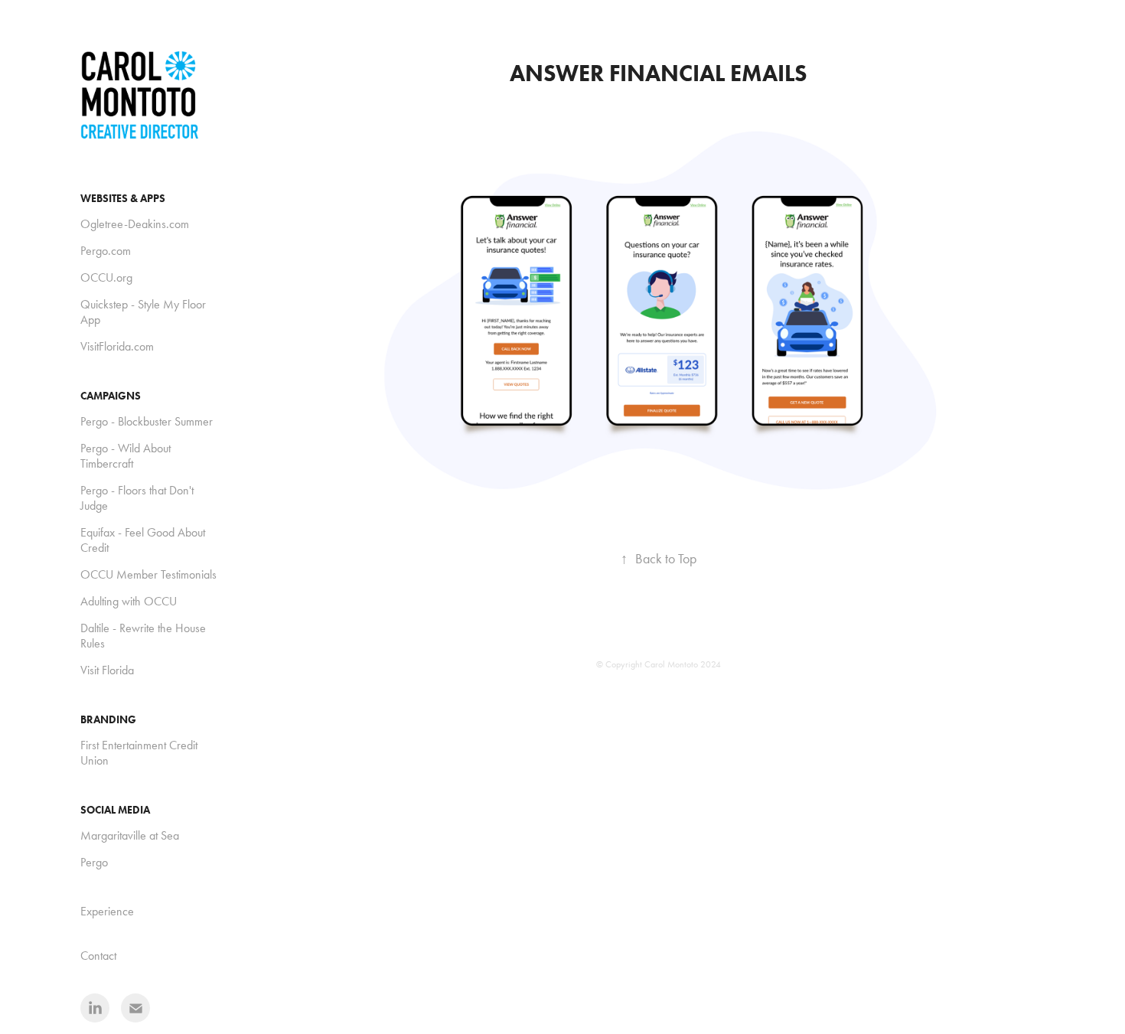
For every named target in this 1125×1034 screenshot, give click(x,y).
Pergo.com (105, 250)
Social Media (115, 810)
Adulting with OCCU (128, 601)
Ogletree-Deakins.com (134, 224)
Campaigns (110, 396)
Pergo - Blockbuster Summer (146, 421)
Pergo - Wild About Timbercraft (125, 456)
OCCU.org (106, 277)
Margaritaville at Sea (129, 835)
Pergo (94, 862)
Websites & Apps (122, 198)
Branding (108, 719)
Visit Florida (107, 670)
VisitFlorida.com (117, 346)
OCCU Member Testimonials (148, 574)
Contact (98, 955)
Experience (107, 911)
